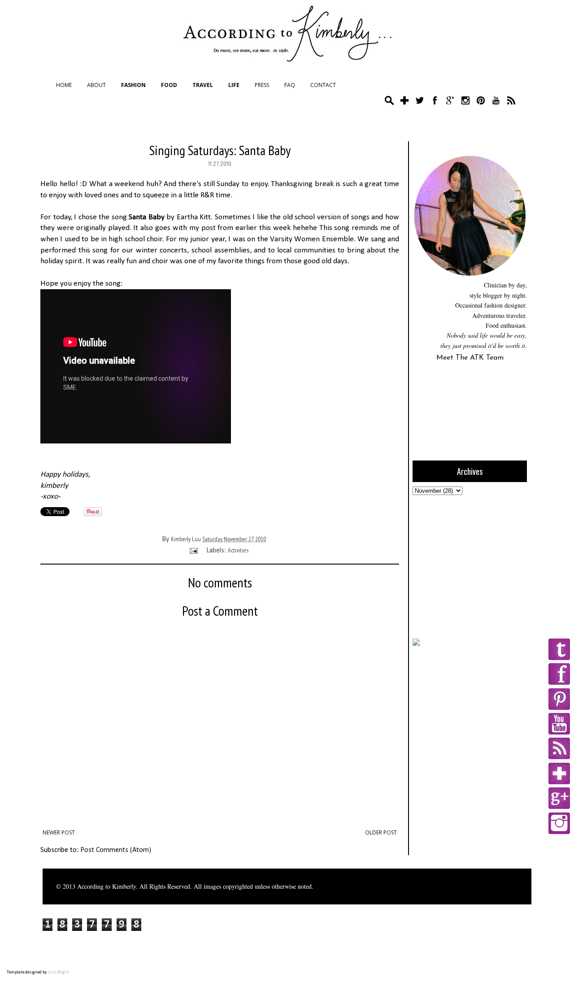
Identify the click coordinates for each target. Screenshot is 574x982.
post (208, 228)
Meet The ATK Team (470, 357)
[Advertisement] (469, 565)
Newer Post (59, 832)
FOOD (169, 85)
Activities (238, 550)
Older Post (381, 832)
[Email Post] (193, 550)
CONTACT (323, 85)
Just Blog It (58, 972)
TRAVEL (202, 85)
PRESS (262, 85)
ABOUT (96, 85)
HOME (64, 85)
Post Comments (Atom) (115, 850)
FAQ (289, 85)
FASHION (133, 85)
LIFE (233, 85)
